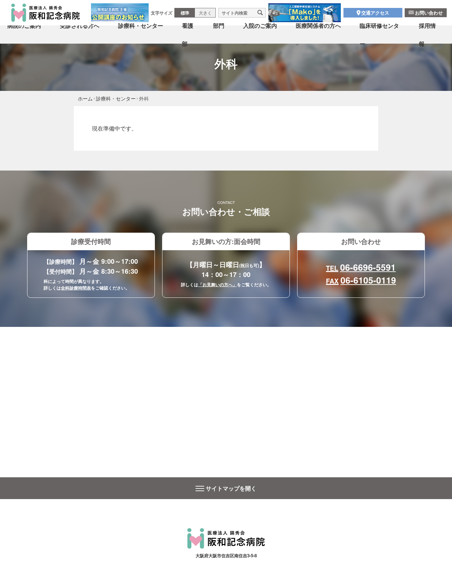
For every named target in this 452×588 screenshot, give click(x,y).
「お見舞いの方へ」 (217, 284)
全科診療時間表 (76, 288)
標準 (185, 13)
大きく (205, 13)
